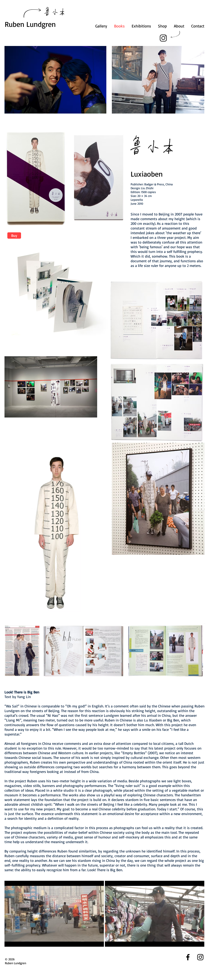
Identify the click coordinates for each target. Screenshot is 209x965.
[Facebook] (188, 957)
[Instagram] (163, 38)
